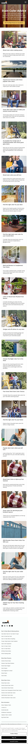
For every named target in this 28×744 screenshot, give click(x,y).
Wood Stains (4, 673)
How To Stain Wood (5, 648)
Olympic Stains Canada (6, 714)
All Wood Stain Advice (6, 651)
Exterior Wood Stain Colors (7, 685)
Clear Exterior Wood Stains (7, 687)
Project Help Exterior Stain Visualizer (9, 641)
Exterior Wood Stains (6, 660)
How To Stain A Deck (6, 646)
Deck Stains (4, 675)
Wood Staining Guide (6, 653)
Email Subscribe (4, 710)
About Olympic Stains (6, 705)
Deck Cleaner (4, 668)
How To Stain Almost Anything (8, 638)
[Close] (26, 726)
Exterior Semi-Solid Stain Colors (8, 692)
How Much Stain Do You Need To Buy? (10, 633)
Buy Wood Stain (5, 717)
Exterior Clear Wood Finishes (7, 663)
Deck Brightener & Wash (6, 670)
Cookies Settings (14, 733)
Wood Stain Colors (5, 683)
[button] (25, 2)
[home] (4, 2)
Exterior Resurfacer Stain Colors (8, 697)
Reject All (14, 737)
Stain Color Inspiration (6, 643)
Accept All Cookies (14, 741)
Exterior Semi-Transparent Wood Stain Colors (11, 690)
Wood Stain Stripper (5, 665)
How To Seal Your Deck (6, 636)
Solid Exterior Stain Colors (7, 695)
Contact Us (3, 707)
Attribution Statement (6, 712)
